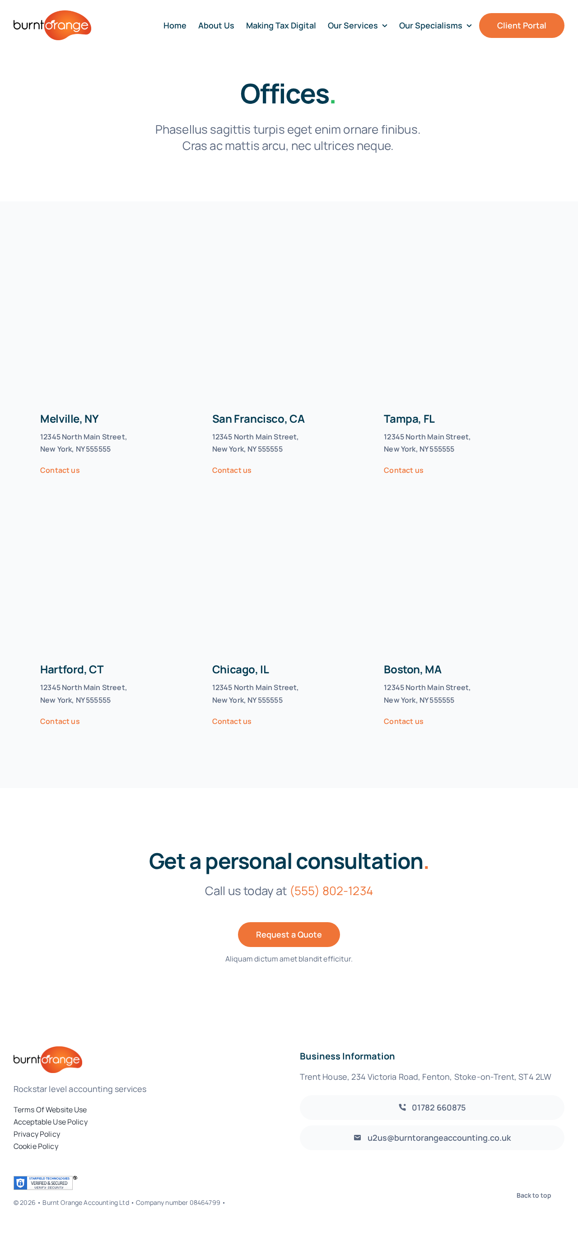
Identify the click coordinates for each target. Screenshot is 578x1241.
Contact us (60, 470)
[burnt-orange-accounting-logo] (52, 15)
